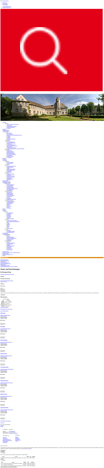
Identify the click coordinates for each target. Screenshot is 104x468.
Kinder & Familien (10, 162)
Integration (9, 179)
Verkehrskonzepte (10, 203)
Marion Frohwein (3, 394)
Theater (8, 226)
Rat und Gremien (10, 134)
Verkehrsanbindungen (10, 201)
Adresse (2, 318)
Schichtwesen (9, 246)
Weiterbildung (9, 157)
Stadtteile (8, 244)
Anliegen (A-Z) (9, 143)
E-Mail (1, 426)
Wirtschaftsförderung (10, 184)
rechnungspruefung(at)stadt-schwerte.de (7, 274)
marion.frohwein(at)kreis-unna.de (6, 396)
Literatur (8, 223)
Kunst (8, 222)
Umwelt (8, 197)
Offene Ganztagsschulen (11, 169)
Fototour (8, 236)
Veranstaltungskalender (11, 231)
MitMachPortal (9, 150)
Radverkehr (9, 204)
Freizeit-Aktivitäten (10, 239)
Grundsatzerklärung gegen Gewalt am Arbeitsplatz (15, 148)
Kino (8, 227)
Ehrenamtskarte (9, 155)
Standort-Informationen (11, 127)
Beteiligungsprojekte (10, 152)
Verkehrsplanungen (10, 202)
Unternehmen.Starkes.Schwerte (12, 188)
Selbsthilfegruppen (10, 178)
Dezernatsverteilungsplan (11, 142)
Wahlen (8, 139)
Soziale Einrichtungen (10, 175)
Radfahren (9, 215)
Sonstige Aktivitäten (10, 218)
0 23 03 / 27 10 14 (3, 281)
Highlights (9, 230)
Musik (8, 225)
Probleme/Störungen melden (12, 126)
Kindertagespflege (10, 167)
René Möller (2, 326)
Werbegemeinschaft (10, 187)
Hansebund (9, 247)
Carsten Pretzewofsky (4, 367)
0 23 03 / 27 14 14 (3, 370)
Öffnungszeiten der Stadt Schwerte (6, 309)
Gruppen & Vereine (10, 156)
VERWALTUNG (6, 253)
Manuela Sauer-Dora (4, 380)
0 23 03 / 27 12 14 (3, 397)
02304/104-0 (12, 431)
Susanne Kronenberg (4, 407)
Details (6, 318)
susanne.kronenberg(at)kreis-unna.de (6, 280)
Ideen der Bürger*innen (11, 153)
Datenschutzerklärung (28, 448)
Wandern (8, 217)
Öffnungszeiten (9, 146)
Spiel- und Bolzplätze (10, 195)
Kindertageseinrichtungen (11, 166)
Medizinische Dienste (10, 173)
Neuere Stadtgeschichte (11, 242)
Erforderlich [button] (2, 451)
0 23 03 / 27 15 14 (3, 356)
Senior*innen (9, 177)
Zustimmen (4, 452)
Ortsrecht (8, 137)
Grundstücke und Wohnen (11, 199)
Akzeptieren (3, 294)
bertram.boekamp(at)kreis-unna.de (6, 342)
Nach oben (2, 422)
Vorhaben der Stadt (10, 151)
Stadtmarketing (9, 190)
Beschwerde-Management (7, 440)
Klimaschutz (9, 207)
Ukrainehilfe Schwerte (6, 439)
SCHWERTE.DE (6, 251)
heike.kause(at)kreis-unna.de (5, 315)
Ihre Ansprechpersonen (4, 310)
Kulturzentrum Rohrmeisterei (12, 220)
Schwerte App (9, 125)
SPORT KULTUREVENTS (4, 209)
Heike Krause (2, 313)
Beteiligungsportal (10, 193)
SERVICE (4, 122)
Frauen (8, 164)
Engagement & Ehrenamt (11, 154)
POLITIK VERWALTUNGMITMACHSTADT (6, 130)
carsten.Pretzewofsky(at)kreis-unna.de (6, 369)
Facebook (2, 425)
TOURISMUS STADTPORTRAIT (6, 234)
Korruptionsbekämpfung (11, 138)
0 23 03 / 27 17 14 (3, 316)
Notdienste (9, 128)
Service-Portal (5, 3)
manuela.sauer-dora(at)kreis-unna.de (6, 382)
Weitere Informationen (4, 307)
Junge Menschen (10, 163)
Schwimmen (9, 216)
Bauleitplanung (9, 192)
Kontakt (16, 437)
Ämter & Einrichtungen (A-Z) (12, 145)
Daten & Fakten (9, 249)
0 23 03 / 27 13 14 (3, 329)
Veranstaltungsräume (10, 232)
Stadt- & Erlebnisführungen (11, 238)
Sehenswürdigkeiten (10, 237)
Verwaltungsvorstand (10, 141)
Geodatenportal (9, 196)
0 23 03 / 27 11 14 (3, 343)
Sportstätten (9, 214)
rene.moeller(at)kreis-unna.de (5, 328)
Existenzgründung (10, 185)
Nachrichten (5, 2)
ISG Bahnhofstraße (10, 189)
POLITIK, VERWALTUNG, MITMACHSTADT (11, 252)
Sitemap (4, 255)
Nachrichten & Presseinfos (11, 147)
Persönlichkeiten (10, 243)
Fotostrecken (5, 442)
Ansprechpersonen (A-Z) (11, 144)
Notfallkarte (9, 174)
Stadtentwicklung (10, 194)
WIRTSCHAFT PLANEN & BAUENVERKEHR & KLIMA (7, 181)
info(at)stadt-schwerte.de (13, 433)
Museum (8, 224)
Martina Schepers (3, 353)
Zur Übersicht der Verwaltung (5, 420)
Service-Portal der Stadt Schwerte (12, 124)
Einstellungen (3, 450)
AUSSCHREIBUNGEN (7, 6)
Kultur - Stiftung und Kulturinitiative (13, 221)
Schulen (8, 168)
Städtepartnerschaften (10, 245)
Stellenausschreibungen (7, 7)
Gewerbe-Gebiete (10, 186)
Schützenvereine (10, 228)
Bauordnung (9, 198)
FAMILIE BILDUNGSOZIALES (5, 159)
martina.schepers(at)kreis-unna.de (6, 355)
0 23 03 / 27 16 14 (3, 383)
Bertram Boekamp (3, 340)
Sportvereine (9, 213)
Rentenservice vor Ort (10, 176)
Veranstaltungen (5, 4)
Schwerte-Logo (9, 248)
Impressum (17, 438)
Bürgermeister (9, 133)
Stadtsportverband (10, 212)
